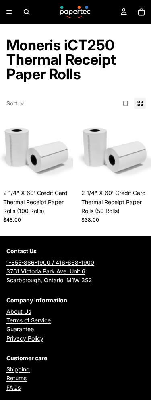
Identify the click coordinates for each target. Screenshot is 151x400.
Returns (16, 378)
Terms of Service (28, 320)
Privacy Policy (24, 338)
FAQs (13, 387)
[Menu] (9, 12)
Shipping (18, 369)
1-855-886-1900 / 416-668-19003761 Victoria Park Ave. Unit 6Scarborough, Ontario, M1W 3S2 (50, 271)
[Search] (26, 12)
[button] (15, 103)
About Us (18, 311)
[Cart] (141, 12)
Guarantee (20, 329)
